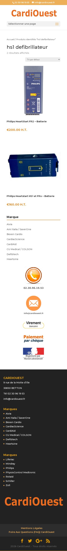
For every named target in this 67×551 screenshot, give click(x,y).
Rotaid (9, 476)
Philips (10, 468)
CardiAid (11, 244)
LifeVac (10, 459)
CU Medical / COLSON (19, 249)
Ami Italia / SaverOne (19, 229)
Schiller (10, 481)
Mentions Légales (31, 528)
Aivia (9, 224)
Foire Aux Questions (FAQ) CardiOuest (31, 532)
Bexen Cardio (14, 234)
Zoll (8, 485)
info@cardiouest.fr (14, 398)
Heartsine (12, 259)
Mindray (10, 463)
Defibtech (13, 254)
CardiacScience (16, 239)
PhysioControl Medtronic (20, 472)
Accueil (10, 39)
